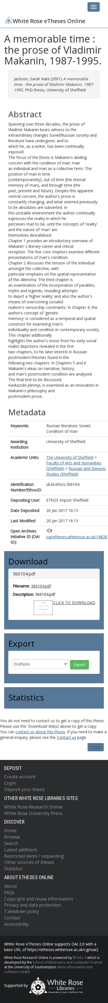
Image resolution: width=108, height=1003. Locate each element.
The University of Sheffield (69, 457)
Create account (19, 777)
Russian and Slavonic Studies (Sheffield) (76, 471)
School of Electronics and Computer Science (67, 962)
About (10, 886)
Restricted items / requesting (34, 856)
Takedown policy (21, 911)
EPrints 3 (79, 957)
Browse (12, 837)
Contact (12, 918)
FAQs (9, 892)
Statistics (13, 869)
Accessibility (16, 924)
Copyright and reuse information (38, 899)
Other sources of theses (29, 862)
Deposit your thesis (24, 789)
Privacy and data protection (32, 905)
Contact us (66, 737)
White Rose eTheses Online (49, 21)
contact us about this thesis (40, 731)
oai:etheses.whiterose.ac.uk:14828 (76, 536)
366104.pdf (41, 586)
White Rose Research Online (33, 807)
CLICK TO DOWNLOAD (74, 602)
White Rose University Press (33, 813)
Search (11, 843)
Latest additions (20, 850)
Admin (96, 747)
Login (10, 783)
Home (10, 830)
